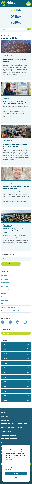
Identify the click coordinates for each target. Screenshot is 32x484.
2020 (5, 372)
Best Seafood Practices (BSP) (12, 427)
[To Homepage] (8, 3)
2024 (5, 354)
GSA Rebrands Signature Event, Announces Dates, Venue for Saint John (15, 231)
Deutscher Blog (6, 289)
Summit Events (6, 431)
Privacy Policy (8, 459)
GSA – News (4, 300)
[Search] (29, 29)
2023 (5, 358)
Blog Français (5, 282)
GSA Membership (6, 304)
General (3, 296)
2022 (5, 363)
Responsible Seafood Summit (10, 311)
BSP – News (4, 286)
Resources (5, 420)
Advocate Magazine (9, 435)
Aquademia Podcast (9, 439)
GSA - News (7, 55)
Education (4, 293)
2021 (5, 368)
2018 (5, 382)
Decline (16, 477)
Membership (5, 416)
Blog (3, 442)
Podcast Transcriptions (8, 307)
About (3, 412)
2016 (5, 391)
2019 (5, 377)
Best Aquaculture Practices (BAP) (14, 424)
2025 (5, 349)
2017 (5, 386)
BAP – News (4, 279)
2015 (5, 396)
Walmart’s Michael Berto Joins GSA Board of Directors (16, 187)
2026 (5, 344)
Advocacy (6, 98)
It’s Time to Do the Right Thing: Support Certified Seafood (14, 103)
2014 (5, 400)
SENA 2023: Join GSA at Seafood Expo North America (15, 145)
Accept (16, 473)
